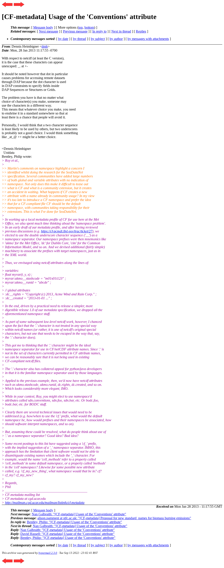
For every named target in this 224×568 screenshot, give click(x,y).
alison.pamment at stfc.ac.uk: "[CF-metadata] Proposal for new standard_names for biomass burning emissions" (114, 518)
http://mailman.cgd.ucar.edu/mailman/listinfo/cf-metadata (44, 502)
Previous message (75, 31)
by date (63, 39)
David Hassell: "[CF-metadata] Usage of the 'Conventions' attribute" (67, 534)
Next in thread (121, 31)
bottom (89, 27)
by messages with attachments (148, 39)
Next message (48, 31)
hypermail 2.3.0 (47, 552)
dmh (45, 46)
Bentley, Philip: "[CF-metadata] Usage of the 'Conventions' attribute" (74, 522)
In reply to (99, 31)
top (80, 27)
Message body (43, 27)
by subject (98, 39)
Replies (141, 31)
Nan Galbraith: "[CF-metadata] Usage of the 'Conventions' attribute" (79, 514)
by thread (79, 39)
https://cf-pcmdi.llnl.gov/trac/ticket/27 (66, 231)
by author (116, 39)
